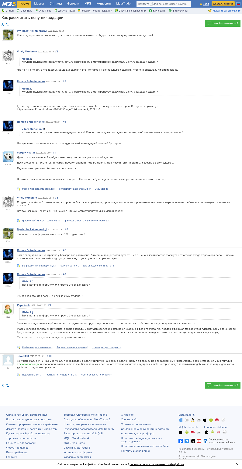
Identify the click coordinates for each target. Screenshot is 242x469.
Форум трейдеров (17, 447)
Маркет (39, 3)
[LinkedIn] (205, 441)
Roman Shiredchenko (31, 81)
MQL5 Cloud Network (76, 438)
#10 (49, 356)
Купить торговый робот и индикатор (28, 433)
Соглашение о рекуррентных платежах (145, 428)
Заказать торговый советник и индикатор (31, 428)
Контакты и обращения (135, 450)
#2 (64, 81)
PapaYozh (23, 305)
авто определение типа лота (98, 265)
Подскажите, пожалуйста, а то (61, 374)
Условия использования (136, 424)
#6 (66, 229)
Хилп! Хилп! (53, 220)
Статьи (10, 10)
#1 (56, 51)
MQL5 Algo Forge (74, 442)
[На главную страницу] (3, 24)
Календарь (159, 10)
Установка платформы (78, 452)
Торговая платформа (85, 414)
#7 (64, 250)
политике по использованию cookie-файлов (157, 464)
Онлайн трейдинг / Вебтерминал (26, 414)
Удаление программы (77, 456)
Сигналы (56, 3)
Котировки (103, 3)
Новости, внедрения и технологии (85, 424)
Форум (24, 3)
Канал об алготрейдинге (226, 10)
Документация (66, 10)
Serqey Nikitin (26, 152)
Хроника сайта (130, 419)
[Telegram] (187, 441)
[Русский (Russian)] (238, 2)
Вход (206, 3)
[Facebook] (180, 441)
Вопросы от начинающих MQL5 (39, 265)
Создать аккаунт (223, 3)
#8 (64, 274)
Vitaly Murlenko (27, 51)
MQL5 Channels (188, 426)
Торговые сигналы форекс (22, 438)
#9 (49, 305)
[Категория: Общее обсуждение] (7, 24)
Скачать (77, 447)
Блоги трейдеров (16, 452)
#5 (56, 197)
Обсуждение (101, 189)
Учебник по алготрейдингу (97, 10)
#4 (54, 152)
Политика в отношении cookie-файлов (144, 446)
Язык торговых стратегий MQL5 (83, 433)
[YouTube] (199, 441)
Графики (11, 456)
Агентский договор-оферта (137, 433)
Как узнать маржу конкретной (72, 347)
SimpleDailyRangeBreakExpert (75, 189)
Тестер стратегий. (69, 265)
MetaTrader (124, 3)
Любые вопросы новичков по (37, 347)
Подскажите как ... (31, 374)
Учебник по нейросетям (132, 10)
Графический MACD (33, 220)
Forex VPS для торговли (21, 442)
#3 (64, 121)
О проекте (127, 414)
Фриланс (73, 3)
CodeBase (26, 10)
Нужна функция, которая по (107, 347)
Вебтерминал (180, 10)
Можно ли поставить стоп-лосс (38, 189)
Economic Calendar (216, 426)
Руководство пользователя (89, 428)
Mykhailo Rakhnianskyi (32, 30)
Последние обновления (87, 419)
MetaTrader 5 (186, 414)
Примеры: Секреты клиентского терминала (87, 220)
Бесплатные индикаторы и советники (29, 419)
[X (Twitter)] (193, 441)
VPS (88, 3)
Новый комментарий (225, 23)
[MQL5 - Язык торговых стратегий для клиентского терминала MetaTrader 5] (9, 4)
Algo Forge (45, 10)
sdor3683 (23, 356)
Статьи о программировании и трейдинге (32, 424)
